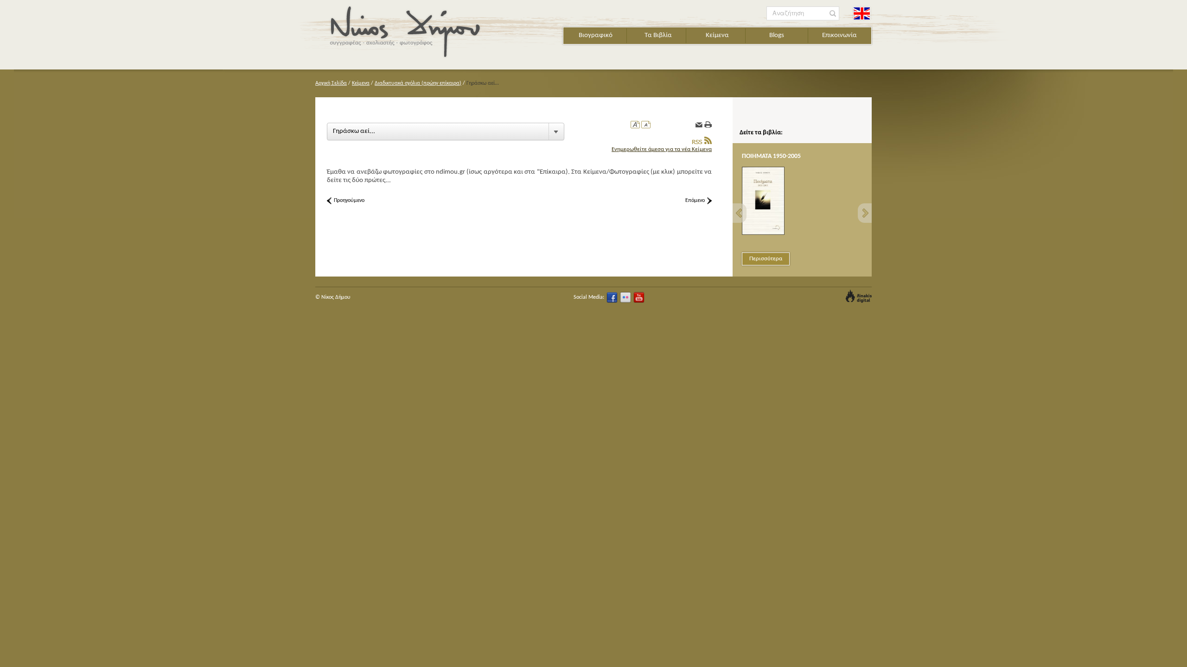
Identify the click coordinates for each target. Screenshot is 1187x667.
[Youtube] (639, 297)
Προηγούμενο (349, 200)
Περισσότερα (765, 259)
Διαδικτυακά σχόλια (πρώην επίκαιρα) (418, 83)
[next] (865, 213)
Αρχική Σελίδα (331, 83)
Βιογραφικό (596, 35)
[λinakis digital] (859, 296)
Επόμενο (695, 200)
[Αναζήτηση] (833, 13)
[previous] (740, 213)
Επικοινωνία (839, 35)
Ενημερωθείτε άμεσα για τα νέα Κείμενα (662, 149)
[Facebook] (612, 297)
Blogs (776, 35)
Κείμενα (717, 35)
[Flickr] (625, 297)
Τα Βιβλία (658, 35)
